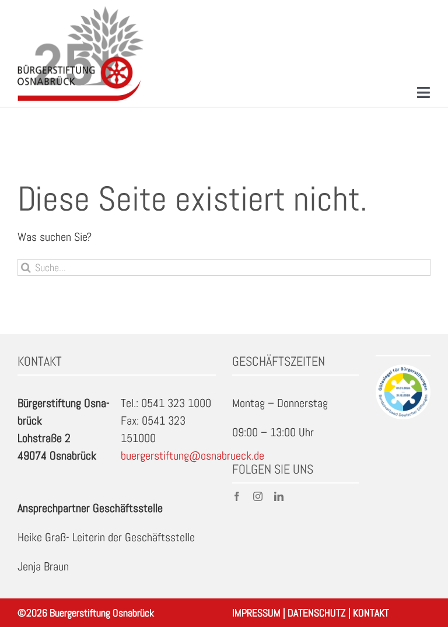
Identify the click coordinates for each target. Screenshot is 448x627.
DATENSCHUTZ (317, 612)
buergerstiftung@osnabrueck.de (192, 455)
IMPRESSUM (256, 612)
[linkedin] (279, 496)
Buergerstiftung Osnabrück (102, 612)
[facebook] (237, 496)
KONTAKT (371, 612)
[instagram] (257, 496)
